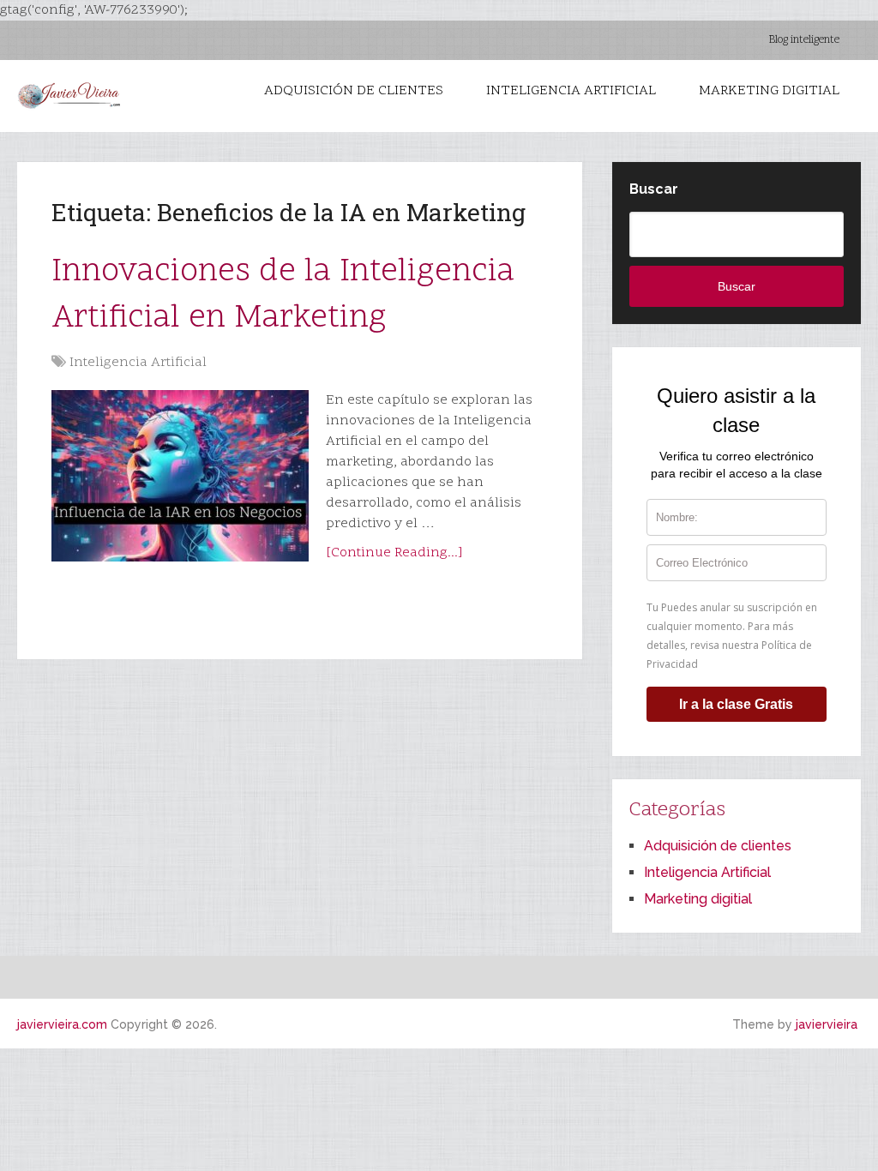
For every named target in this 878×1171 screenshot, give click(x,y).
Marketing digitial (769, 90)
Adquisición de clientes (353, 90)
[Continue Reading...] (394, 552)
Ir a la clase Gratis (736, 704)
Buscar (653, 189)
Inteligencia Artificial (571, 90)
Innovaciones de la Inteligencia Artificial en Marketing (282, 295)
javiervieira (826, 1024)
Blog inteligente (804, 40)
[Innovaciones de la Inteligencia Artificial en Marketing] (180, 475)
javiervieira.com (62, 1024)
